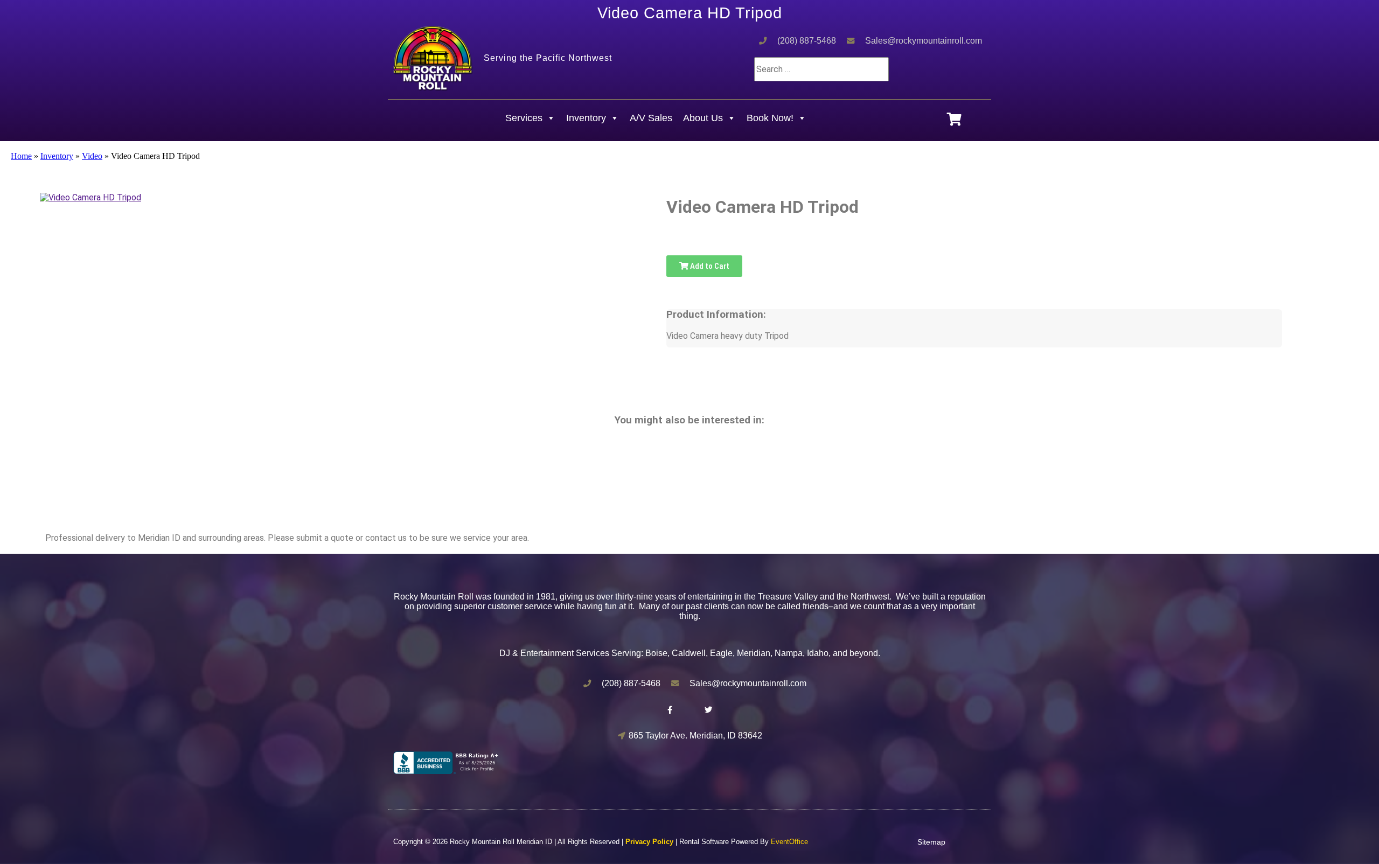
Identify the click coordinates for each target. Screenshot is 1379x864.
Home (21, 156)
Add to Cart (708, 266)
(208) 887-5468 (806, 40)
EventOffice (789, 842)
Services (523, 118)
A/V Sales (651, 118)
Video (92, 156)
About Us (703, 118)
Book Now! (770, 118)
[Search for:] (821, 69)
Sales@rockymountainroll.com (923, 40)
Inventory (586, 118)
